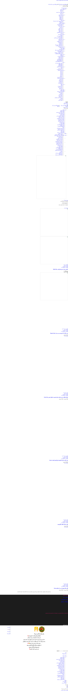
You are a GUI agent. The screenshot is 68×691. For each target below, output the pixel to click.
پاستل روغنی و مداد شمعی (60, 12)
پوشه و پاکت (62, 20)
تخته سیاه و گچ (62, 22)
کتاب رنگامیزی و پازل (59, 147)
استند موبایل (60, 92)
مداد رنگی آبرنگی (59, 77)
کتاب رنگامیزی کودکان (58, 53)
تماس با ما (65, 597)
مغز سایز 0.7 (60, 83)
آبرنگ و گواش (62, 9)
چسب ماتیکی (60, 29)
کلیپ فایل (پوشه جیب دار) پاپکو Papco (61, 588)
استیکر (61, 93)
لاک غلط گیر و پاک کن (61, 56)
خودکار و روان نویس (61, 34)
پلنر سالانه (60, 17)
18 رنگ (61, 10)
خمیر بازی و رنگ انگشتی (60, 32)
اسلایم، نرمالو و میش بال (58, 134)
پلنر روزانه (60, 16)
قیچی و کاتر (62, 48)
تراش (61, 67)
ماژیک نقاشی (60, 64)
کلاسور (61, 55)
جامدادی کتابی (60, 25)
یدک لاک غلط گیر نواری (58, 61)
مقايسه (65, 682)
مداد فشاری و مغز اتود (60, 78)
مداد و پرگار (62, 84)
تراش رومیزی (60, 68)
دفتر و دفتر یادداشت (61, 39)
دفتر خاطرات (60, 96)
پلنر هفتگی (60, 19)
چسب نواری (60, 30)
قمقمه (61, 98)
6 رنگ (61, 33)
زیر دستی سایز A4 (59, 69)
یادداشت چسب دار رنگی (58, 50)
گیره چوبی (60, 99)
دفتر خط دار (60, 40)
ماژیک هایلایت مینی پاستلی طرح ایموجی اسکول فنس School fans (56, 397)
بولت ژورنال (60, 15)
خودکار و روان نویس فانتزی (58, 37)
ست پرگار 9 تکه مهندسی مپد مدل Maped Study (59, 333)
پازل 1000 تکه (60, 51)
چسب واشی (60, 31)
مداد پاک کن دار (60, 86)
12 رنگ (61, 13)
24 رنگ (61, 11)
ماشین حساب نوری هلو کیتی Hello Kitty (60, 269)
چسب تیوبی (60, 28)
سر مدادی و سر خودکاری (58, 97)
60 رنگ (61, 74)
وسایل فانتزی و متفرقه (60, 91)
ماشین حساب (60, 100)
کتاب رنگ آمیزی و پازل (60, 124)
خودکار (61, 35)
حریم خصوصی (64, 599)
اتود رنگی (61, 79)
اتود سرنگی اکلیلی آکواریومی (62, 524)
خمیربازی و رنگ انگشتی (58, 141)
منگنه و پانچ (62, 89)
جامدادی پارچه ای (59, 24)
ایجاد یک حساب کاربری (64, 690)
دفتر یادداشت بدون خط (58, 44)
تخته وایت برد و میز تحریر (60, 662)
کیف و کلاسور (62, 54)
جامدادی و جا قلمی (61, 23)
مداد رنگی (60, 152)
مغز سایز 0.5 (60, 82)
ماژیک (63, 62)
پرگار (61, 85)
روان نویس (60, 38)
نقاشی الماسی (62, 90)
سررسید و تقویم (61, 47)
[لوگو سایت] (63, 4)
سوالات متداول (64, 601)
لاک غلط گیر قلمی (59, 59)
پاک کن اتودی (60, 57)
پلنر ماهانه (60, 18)
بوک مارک (60, 94)
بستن (67, 685)
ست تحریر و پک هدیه (61, 46)
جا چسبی (61, 27)
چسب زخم (60, 95)
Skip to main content (65, 0)
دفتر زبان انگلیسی (59, 41)
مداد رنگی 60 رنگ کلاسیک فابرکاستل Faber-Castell (58, 460)
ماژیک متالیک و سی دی (58, 63)
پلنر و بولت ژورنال (61, 113)
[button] (65, 328)
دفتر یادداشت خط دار (59, 45)
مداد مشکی (60, 88)
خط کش (61, 76)
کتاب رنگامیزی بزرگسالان (58, 52)
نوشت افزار (64, 8)
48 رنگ (61, 73)
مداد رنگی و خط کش (61, 70)
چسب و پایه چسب (61, 26)
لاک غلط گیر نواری (59, 60)
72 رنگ (61, 75)
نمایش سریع (66, 265)
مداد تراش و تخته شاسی (60, 66)
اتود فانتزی (60, 81)
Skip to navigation (59, 0)
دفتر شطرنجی (60, 42)
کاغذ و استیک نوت (61, 49)
